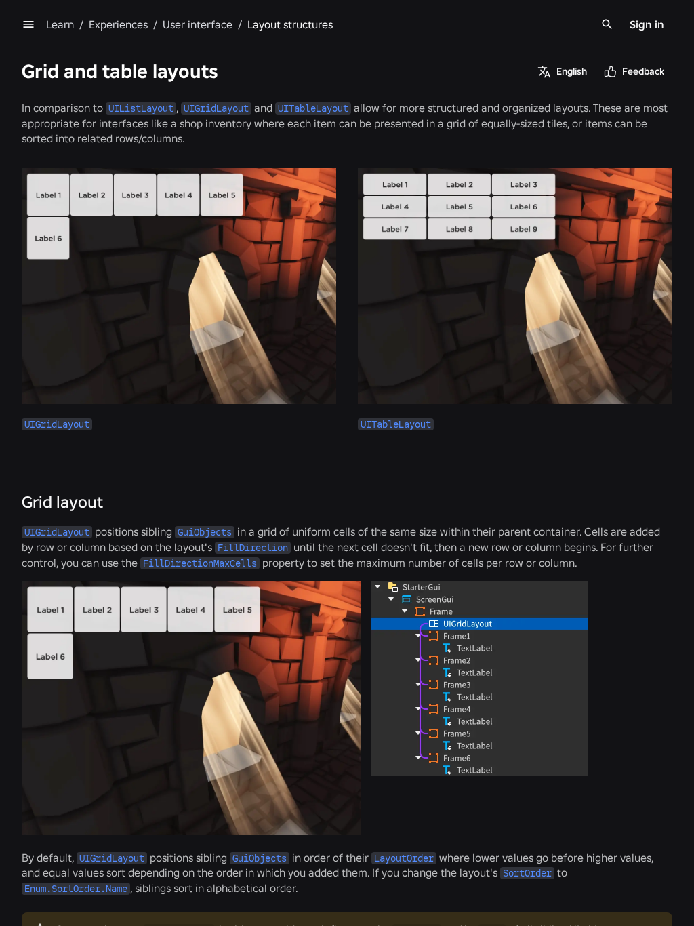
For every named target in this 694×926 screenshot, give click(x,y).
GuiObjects (205, 532)
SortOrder (527, 873)
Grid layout (62, 501)
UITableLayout (313, 108)
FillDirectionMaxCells (200, 563)
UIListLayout (141, 108)
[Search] (607, 24)
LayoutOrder (404, 858)
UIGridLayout (216, 108)
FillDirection (253, 548)
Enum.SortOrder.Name (75, 889)
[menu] (28, 24)
